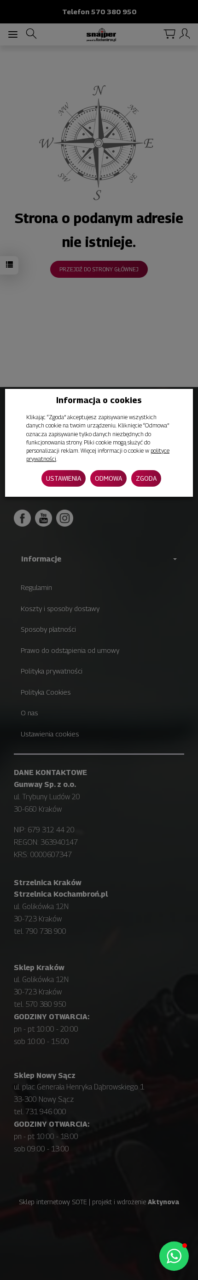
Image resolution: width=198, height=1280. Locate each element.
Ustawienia (63, 478)
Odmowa (108, 478)
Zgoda (146, 478)
